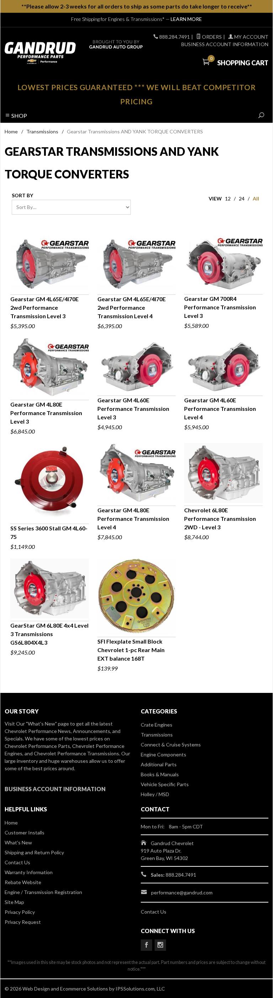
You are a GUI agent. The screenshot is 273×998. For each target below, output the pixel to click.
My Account (250, 37)
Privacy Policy (20, 912)
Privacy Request (23, 922)
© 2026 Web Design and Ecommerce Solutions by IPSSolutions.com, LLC (85, 989)
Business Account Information (224, 44)
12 (228, 198)
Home (11, 131)
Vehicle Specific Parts (165, 784)
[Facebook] (146, 945)
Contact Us (17, 862)
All (256, 198)
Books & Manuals (160, 774)
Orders (211, 37)
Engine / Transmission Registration (43, 892)
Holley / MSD (155, 794)
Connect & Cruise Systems (171, 744)
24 (242, 198)
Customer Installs (24, 832)
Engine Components (163, 754)
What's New (18, 842)
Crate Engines (156, 725)
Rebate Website (23, 882)
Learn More (186, 19)
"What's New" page (47, 724)
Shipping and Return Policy (34, 852)
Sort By (22, 195)
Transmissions (42, 131)
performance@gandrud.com (182, 892)
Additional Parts (159, 764)
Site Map (14, 902)
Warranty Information (29, 872)
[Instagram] (160, 945)
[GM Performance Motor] (54, 53)
